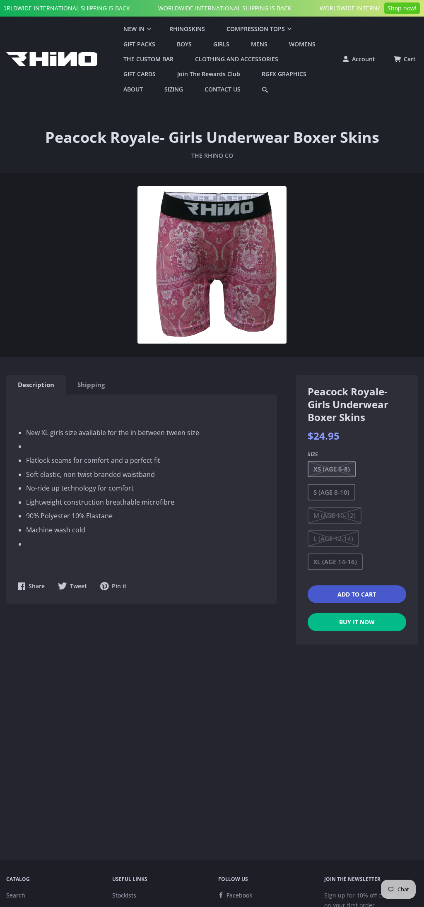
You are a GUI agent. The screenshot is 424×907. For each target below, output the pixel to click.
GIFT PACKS (139, 44)
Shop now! (402, 8)
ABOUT (133, 89)
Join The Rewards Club (208, 74)
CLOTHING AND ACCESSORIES (236, 59)
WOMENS (302, 44)
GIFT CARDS (139, 74)
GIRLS (221, 44)
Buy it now (357, 622)
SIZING (173, 89)
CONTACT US (223, 89)
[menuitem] (135, 29)
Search (15, 895)
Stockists (124, 895)
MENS (259, 44)
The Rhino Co (212, 155)
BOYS (184, 44)
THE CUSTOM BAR (148, 59)
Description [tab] (36, 384)
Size (313, 454)
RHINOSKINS (187, 29)
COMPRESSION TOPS (255, 29)
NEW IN (134, 29)
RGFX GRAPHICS (284, 74)
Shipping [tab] (91, 384)
